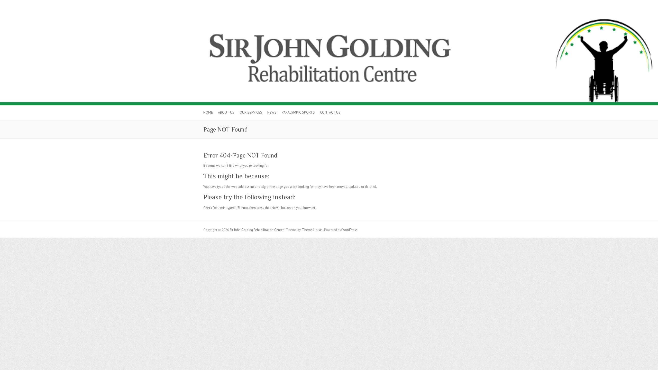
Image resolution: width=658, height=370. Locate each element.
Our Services (251, 112)
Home (208, 112)
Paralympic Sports (298, 112)
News (272, 112)
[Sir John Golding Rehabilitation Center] (329, 13)
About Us (226, 112)
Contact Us (330, 112)
